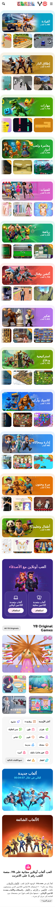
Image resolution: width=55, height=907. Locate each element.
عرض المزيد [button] (47, 900)
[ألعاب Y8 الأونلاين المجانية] (42, 4)
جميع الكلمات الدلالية (14, 760)
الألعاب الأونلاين (12, 883)
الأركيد (35, 890)
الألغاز (27, 890)
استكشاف (39, 610)
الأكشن (44, 890)
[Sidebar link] (51, 4)
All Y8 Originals (11, 628)
